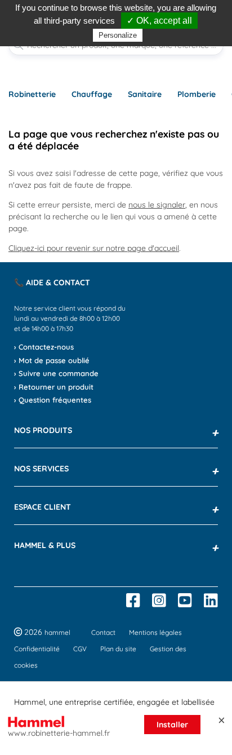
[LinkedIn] (211, 600)
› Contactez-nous (44, 346)
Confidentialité (37, 648)
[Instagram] (159, 600)
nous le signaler (156, 205)
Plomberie (196, 94)
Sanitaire (145, 94)
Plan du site (118, 648)
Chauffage (92, 94)
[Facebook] (133, 600)
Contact (103, 632)
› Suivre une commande (56, 373)
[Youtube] (185, 600)
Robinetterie (32, 94)
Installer (172, 724)
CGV (80, 648)
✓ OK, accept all (159, 20)
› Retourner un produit (53, 386)
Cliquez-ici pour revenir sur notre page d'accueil (93, 248)
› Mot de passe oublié (52, 360)
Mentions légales (155, 632)
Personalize (118, 35)
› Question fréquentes (52, 399)
